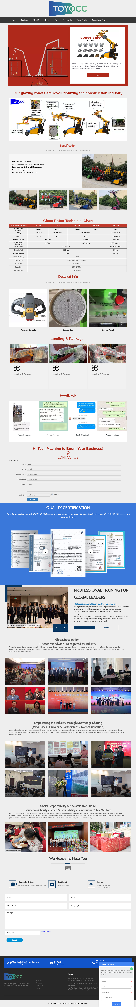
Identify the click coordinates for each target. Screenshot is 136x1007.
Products (24, 20)
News (47, 20)
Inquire (98, 75)
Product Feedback (24, 435)
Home (14, 20)
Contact (106, 628)
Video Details (82, 20)
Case (56, 20)
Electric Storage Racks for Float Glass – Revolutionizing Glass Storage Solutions (81, 979)
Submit (32, 500)
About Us (36, 20)
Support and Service (99, 20)
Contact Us (67, 20)
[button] (116, 964)
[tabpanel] (24, 421)
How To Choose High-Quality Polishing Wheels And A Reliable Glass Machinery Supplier (83, 989)
